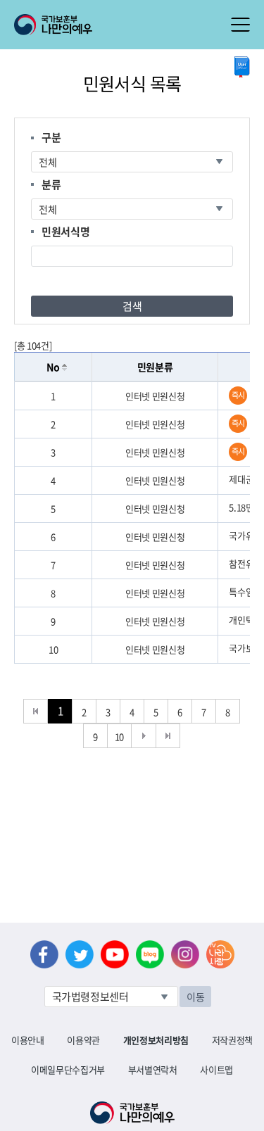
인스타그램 (185, 954)
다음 (144, 736)
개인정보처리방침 (156, 1040)
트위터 (79, 954)
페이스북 (44, 954)
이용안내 (27, 1040)
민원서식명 (65, 231)
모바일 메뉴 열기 (240, 25)
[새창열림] (242, 67)
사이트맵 (216, 1069)
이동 (195, 997)
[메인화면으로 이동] (53, 23)
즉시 (238, 395)
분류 (51, 184)
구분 (51, 137)
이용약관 (83, 1040)
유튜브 (115, 954)
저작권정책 (232, 1040)
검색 (132, 306)
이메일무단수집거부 (68, 1069)
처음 (35, 711)
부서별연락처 (152, 1069)
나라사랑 (220, 954)
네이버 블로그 (150, 954)
